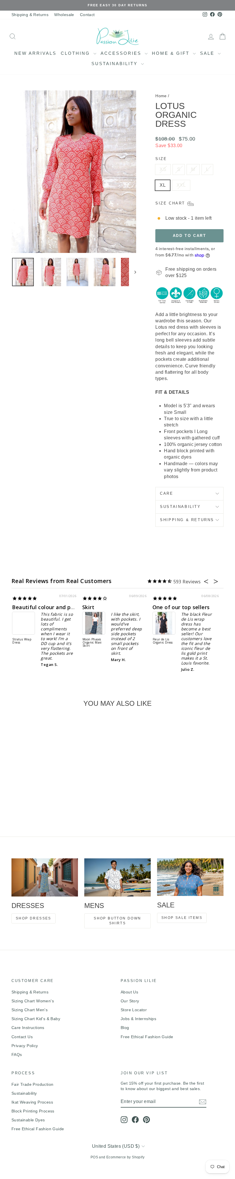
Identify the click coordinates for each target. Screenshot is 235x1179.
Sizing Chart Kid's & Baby (35, 1018)
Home (161, 95)
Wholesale (64, 14)
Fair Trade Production (32, 1084)
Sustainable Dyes (28, 1120)
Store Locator (134, 1009)
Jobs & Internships (138, 1018)
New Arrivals (35, 53)
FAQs (16, 1054)
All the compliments (208, 607)
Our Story (130, 1001)
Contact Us (22, 1036)
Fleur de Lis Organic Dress (50, 641)
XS (163, 169)
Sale (208, 53)
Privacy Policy (24, 1045)
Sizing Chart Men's (29, 1009)
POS (94, 1157)
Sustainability (115, 63)
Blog (125, 1027)
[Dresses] (44, 877)
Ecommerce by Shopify (125, 1157)
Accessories (122, 53)
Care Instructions (27, 1027)
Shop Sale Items (181, 918)
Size (161, 159)
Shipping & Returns (29, 14)
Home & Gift (171, 53)
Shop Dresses (33, 918)
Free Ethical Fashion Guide (147, 1036)
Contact (87, 14)
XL (163, 185)
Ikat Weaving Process (32, 1102)
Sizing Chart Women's (32, 1001)
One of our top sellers (68, 607)
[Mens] (117, 877)
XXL (181, 185)
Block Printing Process (32, 1111)
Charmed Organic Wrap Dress (192, 643)
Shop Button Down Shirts (117, 920)
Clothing (76, 53)
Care (166, 493)
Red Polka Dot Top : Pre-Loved (123, 635)
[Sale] (190, 877)
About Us (129, 992)
